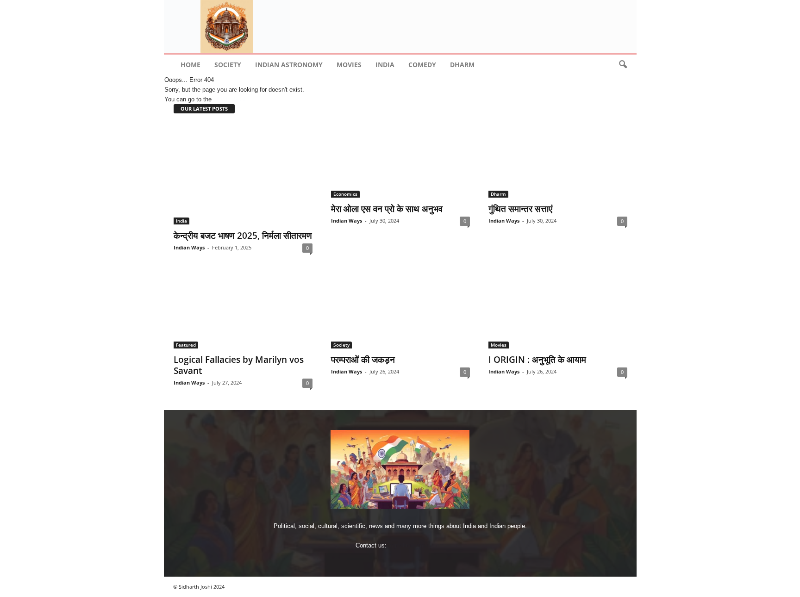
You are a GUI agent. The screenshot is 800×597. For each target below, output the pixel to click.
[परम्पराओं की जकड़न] (400, 311)
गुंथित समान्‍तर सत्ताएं (520, 209)
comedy (422, 64)
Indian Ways (189, 247)
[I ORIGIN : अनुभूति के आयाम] (557, 311)
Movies (349, 64)
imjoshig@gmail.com (416, 545)
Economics (345, 194)
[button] (622, 65)
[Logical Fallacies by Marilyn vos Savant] (243, 311)
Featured (186, 345)
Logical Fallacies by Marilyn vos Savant (239, 365)
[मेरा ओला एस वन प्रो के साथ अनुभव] (400, 161)
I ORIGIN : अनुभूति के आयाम (537, 360)
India (384, 64)
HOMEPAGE (230, 99)
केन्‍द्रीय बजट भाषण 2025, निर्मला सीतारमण (243, 236)
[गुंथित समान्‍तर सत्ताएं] (557, 161)
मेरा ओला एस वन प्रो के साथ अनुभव (387, 209)
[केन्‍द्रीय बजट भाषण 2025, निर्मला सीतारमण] (243, 174)
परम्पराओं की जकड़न (363, 360)
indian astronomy (289, 64)
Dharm (462, 64)
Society (227, 64)
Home (190, 64)
